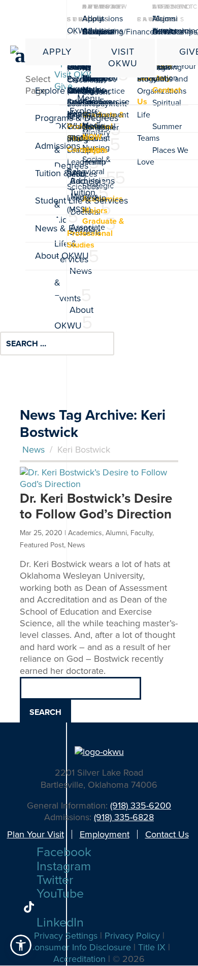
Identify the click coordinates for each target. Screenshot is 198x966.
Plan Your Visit (35, 834)
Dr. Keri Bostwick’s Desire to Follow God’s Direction (96, 506)
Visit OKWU (123, 57)
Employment (104, 834)
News (33, 449)
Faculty (141, 533)
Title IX (152, 947)
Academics (85, 533)
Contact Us (167, 834)
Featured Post (42, 545)
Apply (57, 51)
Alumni (165, 18)
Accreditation (79, 958)
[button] (20, 945)
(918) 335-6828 (124, 817)
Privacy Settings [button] (65, 935)
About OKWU (85, 24)
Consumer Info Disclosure (79, 947)
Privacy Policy (132, 935)
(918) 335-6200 (140, 805)
